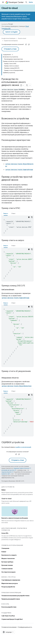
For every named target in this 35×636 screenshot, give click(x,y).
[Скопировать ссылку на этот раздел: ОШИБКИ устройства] (26, 442)
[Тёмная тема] (28, 217)
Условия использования (9, 627)
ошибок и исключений (23, 447)
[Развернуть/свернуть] (12, 54)
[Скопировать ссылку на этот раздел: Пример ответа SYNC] (22, 208)
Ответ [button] (13, 213)
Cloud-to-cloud (9, 8)
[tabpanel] (17, 226)
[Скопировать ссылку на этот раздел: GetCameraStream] (16, 290)
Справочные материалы (11, 40)
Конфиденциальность (25, 627)
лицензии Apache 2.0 (7, 472)
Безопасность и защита (8, 555)
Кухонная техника (7, 565)
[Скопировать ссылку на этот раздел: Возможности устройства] (31, 119)
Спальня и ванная (7, 568)
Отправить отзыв (10, 49)
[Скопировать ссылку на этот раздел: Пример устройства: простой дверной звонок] (20, 180)
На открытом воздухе (8, 572)
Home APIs (4, 533)
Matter (3, 490)
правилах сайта (5, 474)
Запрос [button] (5, 213)
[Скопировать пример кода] (31, 217)
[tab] (6, 213)
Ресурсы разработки (8, 587)
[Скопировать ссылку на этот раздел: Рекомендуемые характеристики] (3, 143)
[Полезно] (26, 44)
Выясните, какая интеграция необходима (14, 518)
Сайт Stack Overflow (8, 616)
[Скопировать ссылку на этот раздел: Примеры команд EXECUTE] (27, 286)
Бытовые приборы (7, 562)
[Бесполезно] (28, 44)
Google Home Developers (8, 38)
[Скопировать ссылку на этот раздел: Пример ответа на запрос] (26, 240)
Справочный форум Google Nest (12, 619)
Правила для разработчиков (10, 599)
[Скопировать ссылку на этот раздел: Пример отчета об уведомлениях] (3, 374)
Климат (3, 552)
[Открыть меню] (3, 2)
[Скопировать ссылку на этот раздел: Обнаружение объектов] (20, 378)
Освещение (5, 548)
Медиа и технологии (8, 558)
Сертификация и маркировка (10, 580)
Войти (31, 2)
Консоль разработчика (8, 607)
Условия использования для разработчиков (15, 595)
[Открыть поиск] (26, 2)
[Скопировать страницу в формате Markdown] (27, 85)
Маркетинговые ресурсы (9, 583)
